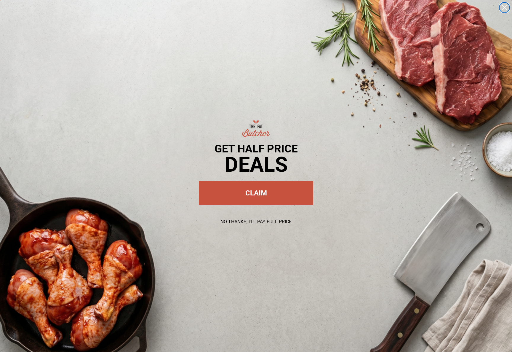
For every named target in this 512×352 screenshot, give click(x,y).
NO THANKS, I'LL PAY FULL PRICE (256, 221)
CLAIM (256, 193)
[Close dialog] (504, 7)
